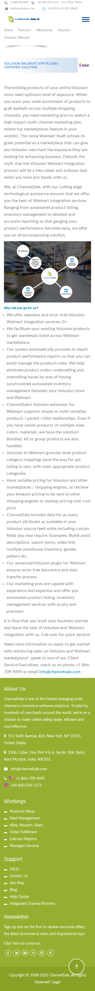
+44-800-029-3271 (48, 2)
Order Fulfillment (23, 832)
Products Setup (22, 811)
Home (8, 30)
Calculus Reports (23, 839)
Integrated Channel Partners (32, 904)
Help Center (19, 897)
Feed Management (25, 818)
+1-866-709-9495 (19, 2)
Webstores (44, 30)
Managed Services (24, 846)
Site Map (17, 883)
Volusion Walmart (17, 38)
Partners (24, 30)
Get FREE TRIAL (71, 2)
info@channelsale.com (22, 8)
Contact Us (19, 876)
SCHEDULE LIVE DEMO (63, 8)
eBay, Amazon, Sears (26, 825)
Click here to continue (22, 943)
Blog (13, 890)
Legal (56, 982)
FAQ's (14, 869)
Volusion (64, 30)
